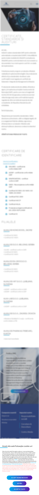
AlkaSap (4, 422)
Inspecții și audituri (9, 163)
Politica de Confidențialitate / (27, 468)
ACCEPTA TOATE (19, 489)
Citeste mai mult (19, 391)
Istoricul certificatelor (10, 161)
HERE (15, 459)
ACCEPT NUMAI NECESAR (19, 477)
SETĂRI (19, 483)
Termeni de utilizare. (17, 464)
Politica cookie (6, 471)
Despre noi (5, 416)
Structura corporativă (9, 419)
